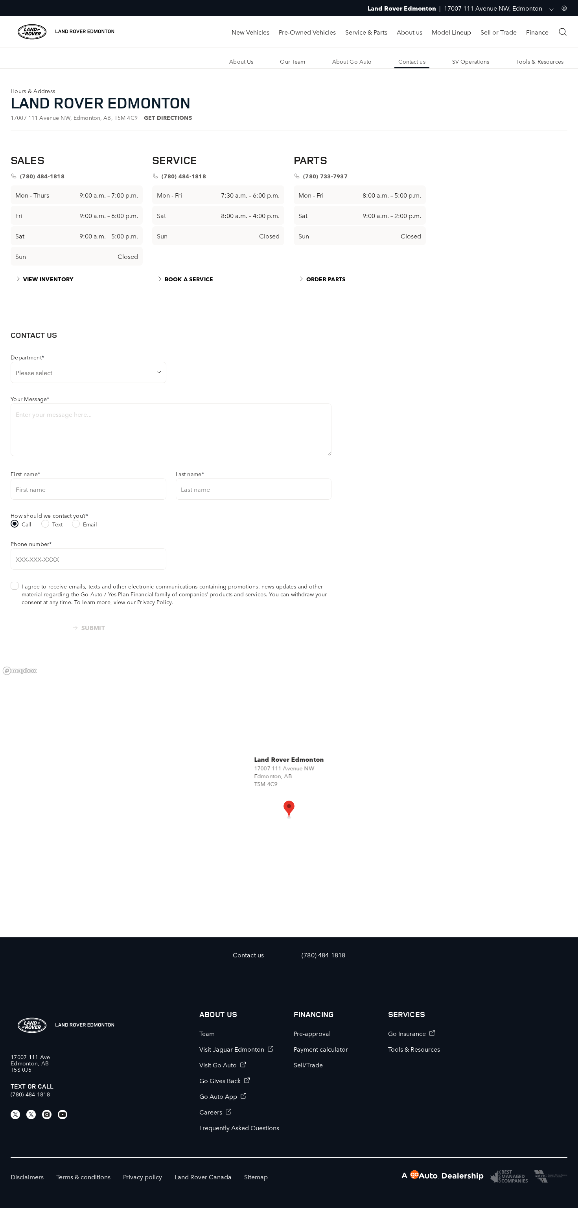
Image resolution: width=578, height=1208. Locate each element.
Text (57, 524)
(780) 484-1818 (30, 1094)
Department (27, 357)
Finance (537, 31)
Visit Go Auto (218, 1064)
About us (409, 31)
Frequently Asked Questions (239, 1127)
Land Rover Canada (203, 1176)
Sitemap (256, 1176)
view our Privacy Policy (142, 602)
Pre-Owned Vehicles (307, 31)
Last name (190, 474)
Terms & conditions (83, 1176)
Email (90, 524)
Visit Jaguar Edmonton (231, 1049)
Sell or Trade (498, 31)
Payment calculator (321, 1049)
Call (27, 524)
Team (207, 1033)
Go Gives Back (220, 1080)
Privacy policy (142, 1176)
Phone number (31, 544)
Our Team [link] (292, 61)
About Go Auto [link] (352, 61)
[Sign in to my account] (564, 8)
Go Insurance (407, 1033)
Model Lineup (451, 31)
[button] (289, 809)
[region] (289, 799)
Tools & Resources (414, 1049)
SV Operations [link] (471, 61)
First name (25, 474)
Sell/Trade (308, 1064)
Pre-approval (312, 1033)
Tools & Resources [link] (539, 61)
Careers (210, 1111)
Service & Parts (366, 31)
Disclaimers (27, 1176)
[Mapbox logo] (19, 670)
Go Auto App (218, 1096)
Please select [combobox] (34, 372)
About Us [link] (241, 61)
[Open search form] (562, 32)
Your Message (30, 399)
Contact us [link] (411, 61)
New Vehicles (250, 31)
